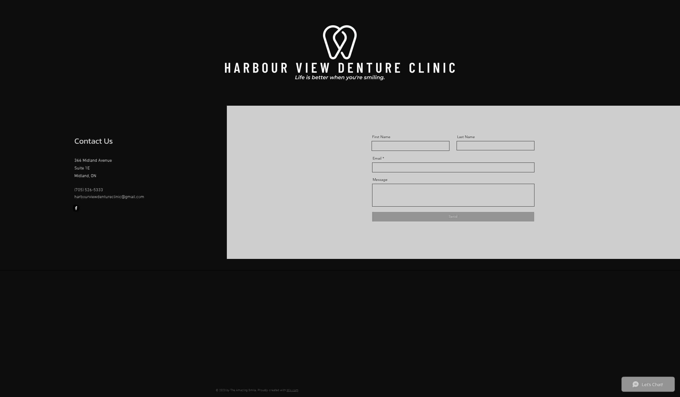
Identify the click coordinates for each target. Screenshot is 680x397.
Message (380, 179)
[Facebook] (76, 208)
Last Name (466, 137)
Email (377, 158)
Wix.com (292, 390)
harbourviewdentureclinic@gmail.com (109, 197)
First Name (381, 137)
